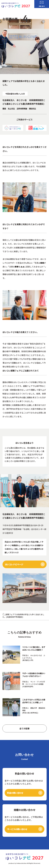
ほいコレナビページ (14, 564)
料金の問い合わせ (15, 792)
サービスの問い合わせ (17, 829)
